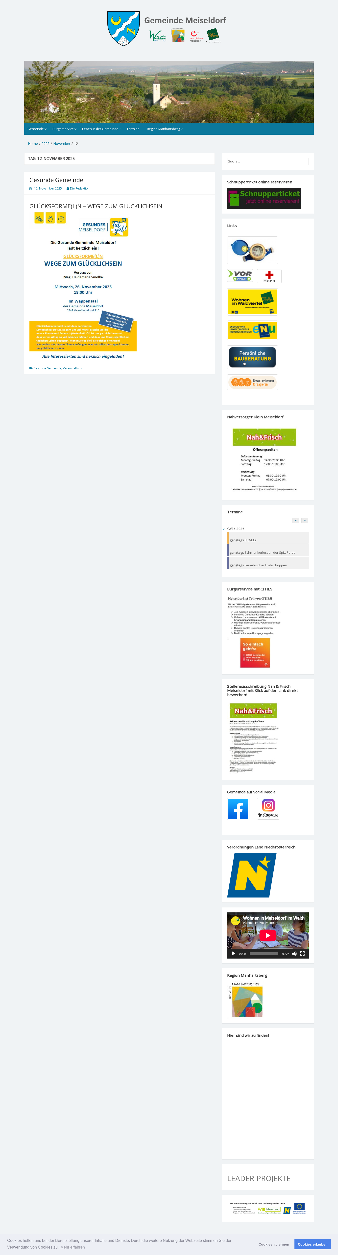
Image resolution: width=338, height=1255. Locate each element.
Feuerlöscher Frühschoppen (258, 565)
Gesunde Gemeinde (56, 180)
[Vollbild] (302, 953)
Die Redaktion (80, 188)
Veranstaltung (72, 368)
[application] (268, 935)
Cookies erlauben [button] (313, 1244)
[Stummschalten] (294, 953)
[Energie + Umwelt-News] (255, 330)
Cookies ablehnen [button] (274, 1244)
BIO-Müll (243, 540)
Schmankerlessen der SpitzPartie (262, 552)
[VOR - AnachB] (240, 275)
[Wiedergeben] (233, 953)
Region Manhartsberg (163, 129)
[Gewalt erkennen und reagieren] (255, 382)
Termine (133, 129)
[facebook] (240, 809)
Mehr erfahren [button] (72, 1247)
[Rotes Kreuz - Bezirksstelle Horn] (270, 276)
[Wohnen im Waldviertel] (255, 302)
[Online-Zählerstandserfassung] (255, 250)
